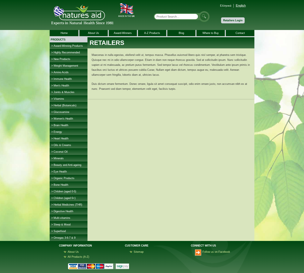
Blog (181, 33)
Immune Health (63, 78)
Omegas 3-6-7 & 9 (64, 237)
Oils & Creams (62, 145)
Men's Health (61, 85)
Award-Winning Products (68, 45)
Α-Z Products (152, 33)
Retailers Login (233, 20)
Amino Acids (61, 72)
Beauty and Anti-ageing (67, 164)
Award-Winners (123, 33)
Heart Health (61, 138)
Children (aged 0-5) (65, 191)
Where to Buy (210, 33)
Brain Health (61, 125)
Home (64, 33)
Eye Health (60, 171)
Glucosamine (61, 112)
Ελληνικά (225, 5)
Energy (58, 131)
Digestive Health (63, 211)
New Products (62, 59)
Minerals (59, 158)
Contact (240, 33)
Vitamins (59, 98)
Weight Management (66, 65)
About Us (93, 33)
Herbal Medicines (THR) (68, 204)
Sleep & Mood (62, 224)
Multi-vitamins (62, 217)
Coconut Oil (61, 151)
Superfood (60, 231)
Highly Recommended (67, 52)
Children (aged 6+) (64, 198)
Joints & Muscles (64, 92)
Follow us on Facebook (216, 251)
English (241, 5)
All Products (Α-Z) (78, 256)
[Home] (84, 14)
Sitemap (139, 251)
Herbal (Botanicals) (65, 105)
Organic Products (64, 178)
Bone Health (61, 184)
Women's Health (63, 118)
